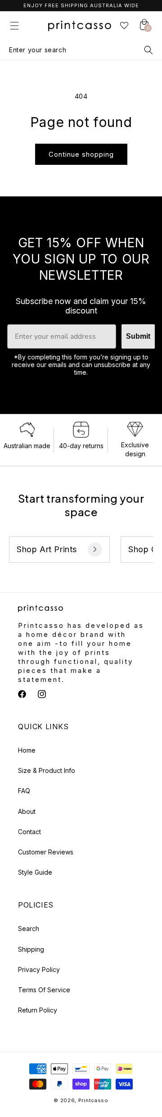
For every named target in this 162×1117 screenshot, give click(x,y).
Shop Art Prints (47, 549)
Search (28, 928)
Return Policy (37, 1010)
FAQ (24, 791)
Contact (29, 831)
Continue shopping (81, 154)
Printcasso (93, 1100)
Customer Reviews (45, 852)
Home (27, 750)
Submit (138, 336)
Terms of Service (44, 990)
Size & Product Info (46, 770)
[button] (14, 26)
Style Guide (35, 872)
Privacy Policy (39, 969)
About (27, 811)
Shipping (31, 949)
